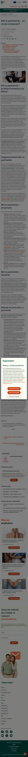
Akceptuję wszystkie (14, 388)
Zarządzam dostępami (14, 396)
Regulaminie (20, 379)
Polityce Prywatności (7, 380)
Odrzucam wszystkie (14, 392)
